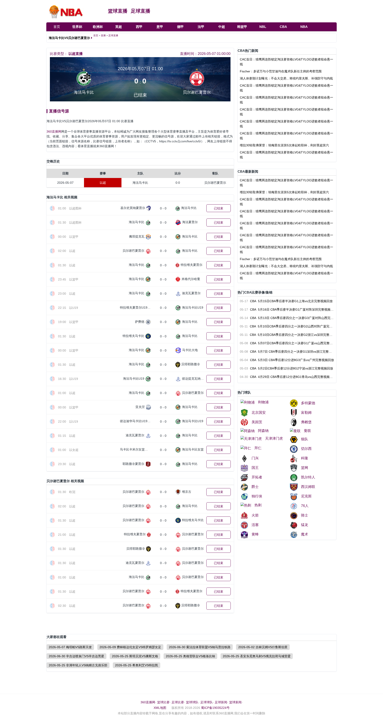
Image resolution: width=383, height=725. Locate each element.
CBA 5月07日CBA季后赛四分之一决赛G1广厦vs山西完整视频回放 (287, 343)
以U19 (73, 307)
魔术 (304, 534)
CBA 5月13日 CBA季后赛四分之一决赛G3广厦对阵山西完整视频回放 (287, 318)
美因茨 (257, 422)
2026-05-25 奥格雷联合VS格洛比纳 (190, 656)
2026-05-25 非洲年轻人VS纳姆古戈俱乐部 (78, 665)
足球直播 (140, 11)
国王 (255, 468)
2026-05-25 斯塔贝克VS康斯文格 (135, 656)
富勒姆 (306, 412)
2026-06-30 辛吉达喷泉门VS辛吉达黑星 (76, 656)
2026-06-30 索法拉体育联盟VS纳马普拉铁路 (200, 647)
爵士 (255, 487)
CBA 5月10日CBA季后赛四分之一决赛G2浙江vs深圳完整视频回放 (287, 334)
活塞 (255, 525)
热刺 (258, 505)
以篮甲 (73, 236)
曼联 (307, 431)
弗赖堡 (306, 422)
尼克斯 (306, 496)
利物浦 (263, 402)
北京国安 (259, 412)
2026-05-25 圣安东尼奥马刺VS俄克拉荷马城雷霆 (257, 656)
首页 (56, 27)
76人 (305, 506)
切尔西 (306, 448)
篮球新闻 (235, 702)
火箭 (255, 515)
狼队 (304, 439)
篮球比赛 (163, 702)
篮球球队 (192, 702)
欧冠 (72, 492)
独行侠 (257, 496)
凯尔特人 (308, 477)
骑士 (304, 515)
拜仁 (258, 448)
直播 (103, 35)
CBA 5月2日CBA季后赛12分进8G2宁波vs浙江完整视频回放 (286, 368)
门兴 (255, 458)
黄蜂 (255, 534)
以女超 (73, 450)
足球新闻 (221, 702)
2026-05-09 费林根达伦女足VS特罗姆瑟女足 (130, 647)
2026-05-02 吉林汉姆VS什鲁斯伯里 (262, 647)
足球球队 (206, 702)
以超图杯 (75, 208)
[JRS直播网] (75, 11)
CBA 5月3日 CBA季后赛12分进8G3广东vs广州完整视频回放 (287, 360)
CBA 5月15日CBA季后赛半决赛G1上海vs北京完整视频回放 (286, 301)
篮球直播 (117, 11)
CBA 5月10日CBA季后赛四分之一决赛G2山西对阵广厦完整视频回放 (287, 326)
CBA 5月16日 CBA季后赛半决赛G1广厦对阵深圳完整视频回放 (287, 309)
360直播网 (54, 131)
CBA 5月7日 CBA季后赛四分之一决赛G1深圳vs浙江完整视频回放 (287, 351)
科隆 (304, 458)
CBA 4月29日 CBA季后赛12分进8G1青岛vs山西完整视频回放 (287, 377)
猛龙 (304, 525)
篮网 (304, 468)
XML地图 (160, 708)
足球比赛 (178, 702)
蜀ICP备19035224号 (215, 708)
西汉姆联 (308, 487)
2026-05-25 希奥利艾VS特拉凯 (136, 665)
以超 (72, 251)
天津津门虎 (274, 438)
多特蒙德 (308, 403)
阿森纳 (263, 431)
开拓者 (257, 477)
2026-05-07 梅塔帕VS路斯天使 (70, 647)
